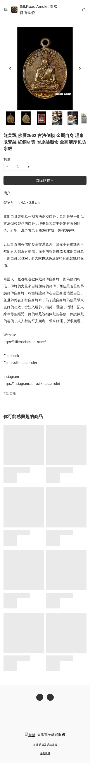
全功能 (10, 393)
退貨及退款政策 (48, 744)
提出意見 (45, 753)
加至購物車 (45, 180)
